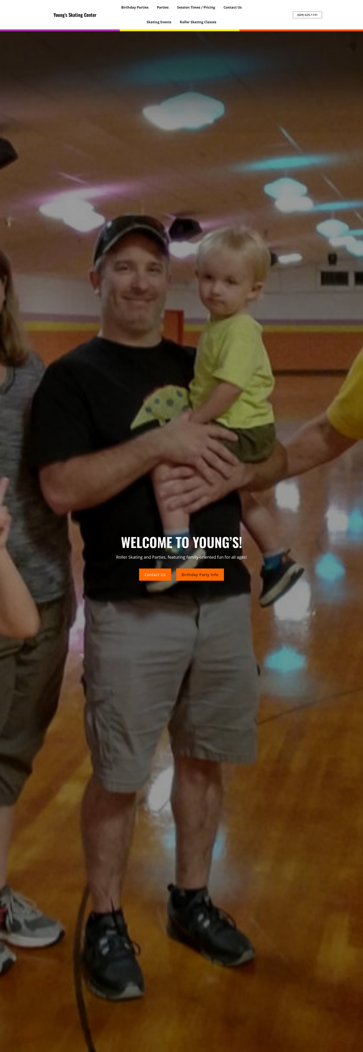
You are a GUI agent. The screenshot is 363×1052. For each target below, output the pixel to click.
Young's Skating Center (75, 14)
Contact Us (155, 574)
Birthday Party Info (200, 574)
